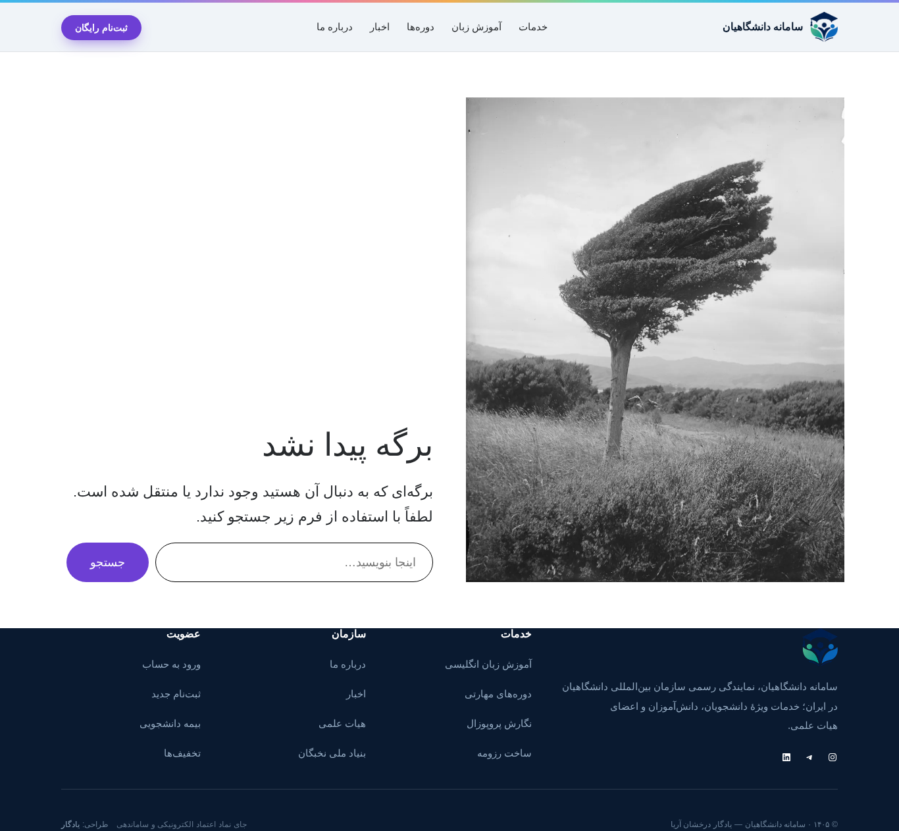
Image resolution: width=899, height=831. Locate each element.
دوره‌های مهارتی (498, 694)
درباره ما (348, 664)
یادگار (70, 824)
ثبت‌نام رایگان (101, 27)
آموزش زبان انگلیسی (488, 664)
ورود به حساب (171, 664)
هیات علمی (342, 723)
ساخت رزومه (504, 753)
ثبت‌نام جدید (176, 694)
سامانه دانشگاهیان (763, 26)
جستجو (107, 562)
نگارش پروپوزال (499, 723)
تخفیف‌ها (182, 753)
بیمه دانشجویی (170, 723)
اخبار (356, 694)
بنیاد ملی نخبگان (332, 753)
